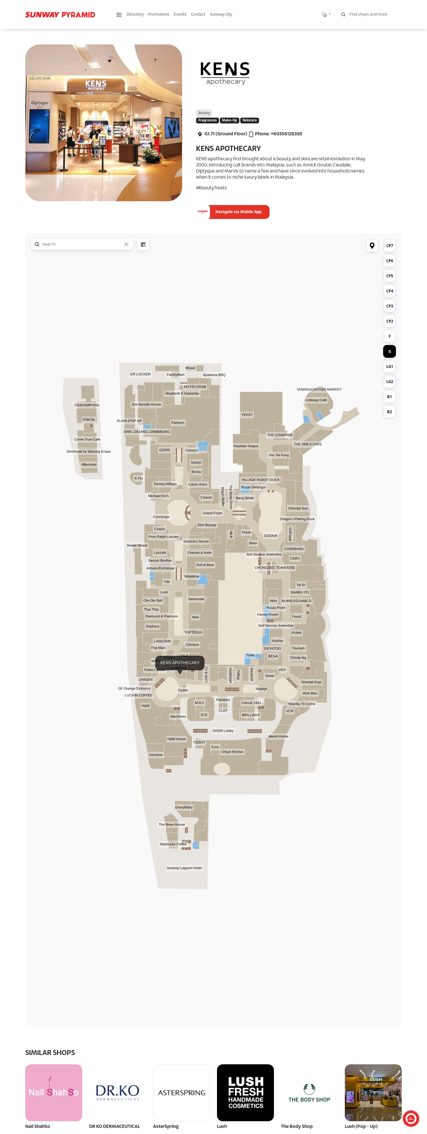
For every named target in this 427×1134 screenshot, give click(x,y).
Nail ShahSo (37, 1126)
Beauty (204, 113)
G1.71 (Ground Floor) (225, 134)
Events (180, 15)
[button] (119, 14)
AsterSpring (166, 1126)
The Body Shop (297, 1126)
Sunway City (221, 15)
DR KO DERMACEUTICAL (114, 1126)
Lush (222, 1126)
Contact (198, 15)
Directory (135, 15)
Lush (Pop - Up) (361, 1126)
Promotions (158, 15)
